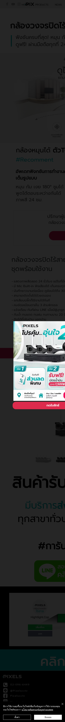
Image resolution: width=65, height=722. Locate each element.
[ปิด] (60, 706)
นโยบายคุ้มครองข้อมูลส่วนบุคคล (37, 709)
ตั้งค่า (17, 717)
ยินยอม (48, 717)
